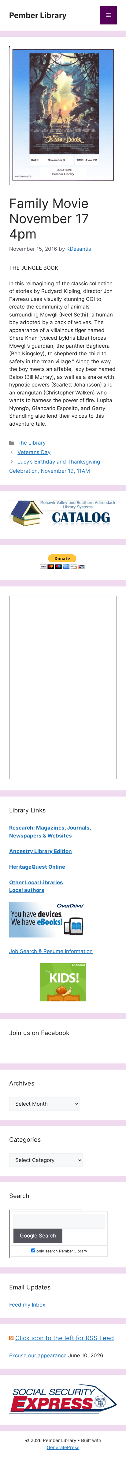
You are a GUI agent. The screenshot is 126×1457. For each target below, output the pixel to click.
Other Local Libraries (36, 882)
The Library (31, 443)
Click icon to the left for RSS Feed (64, 1338)
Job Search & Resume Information (51, 951)
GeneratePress (63, 1447)
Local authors (26, 890)
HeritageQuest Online (37, 867)
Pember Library (38, 15)
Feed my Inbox (27, 1305)
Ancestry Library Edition (40, 851)
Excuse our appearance (38, 1355)
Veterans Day (33, 452)
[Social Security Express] (63, 1412)
